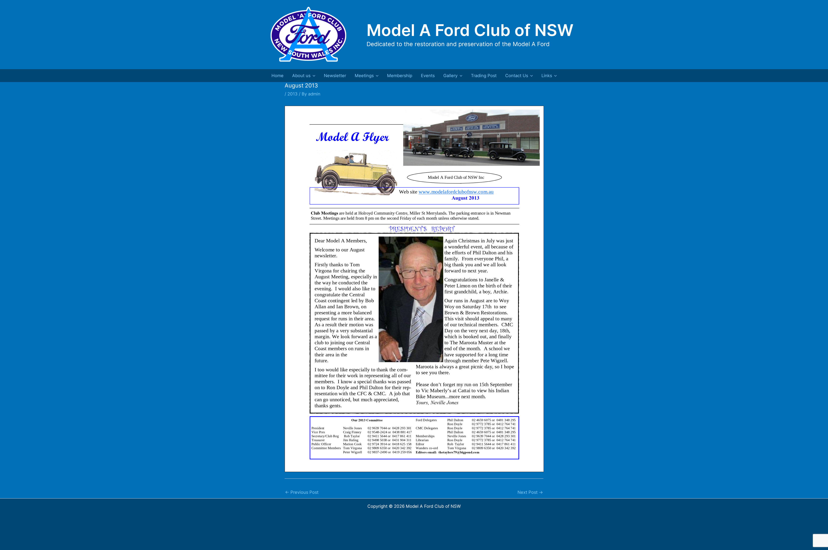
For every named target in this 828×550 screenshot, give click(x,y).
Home (277, 75)
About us (301, 75)
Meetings (364, 75)
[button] (312, 75)
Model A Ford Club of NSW (470, 30)
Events (428, 75)
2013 (292, 94)
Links (546, 75)
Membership (399, 75)
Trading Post (484, 75)
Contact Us (516, 75)
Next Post (530, 492)
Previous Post (301, 492)
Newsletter (335, 75)
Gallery (450, 75)
